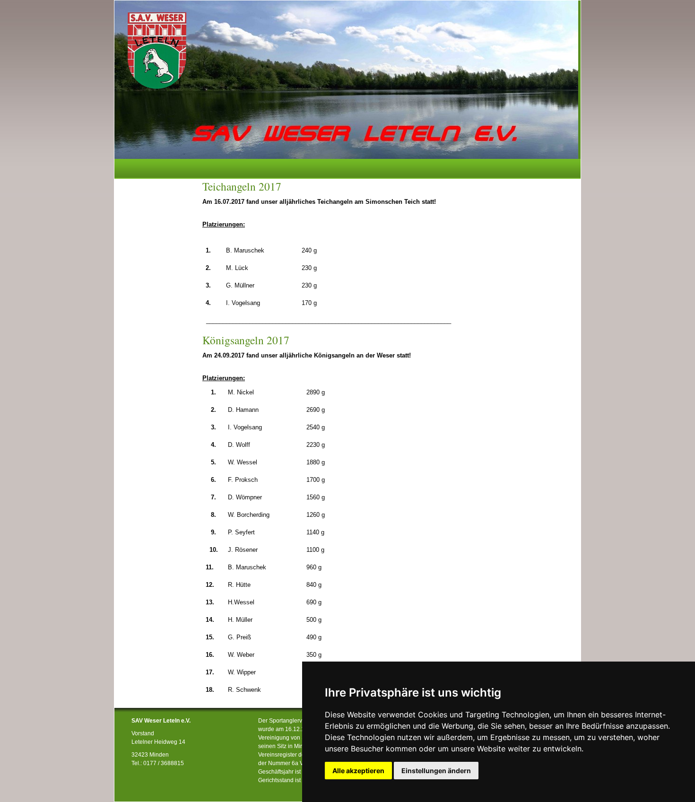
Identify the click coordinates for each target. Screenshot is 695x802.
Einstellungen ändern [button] (436, 771)
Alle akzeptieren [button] (358, 771)
